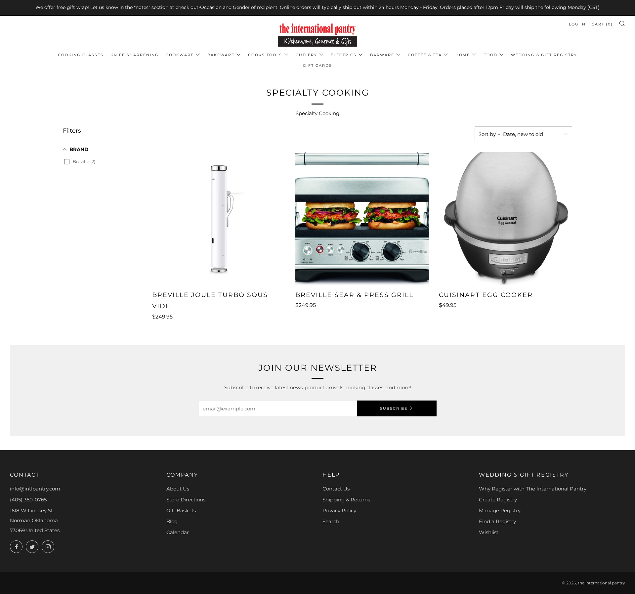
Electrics (344, 55)
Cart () (602, 24)
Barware (382, 55)
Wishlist (488, 532)
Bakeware (220, 55)
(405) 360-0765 (28, 499)
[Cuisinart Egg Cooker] (505, 218)
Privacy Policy (339, 510)
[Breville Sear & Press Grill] (362, 218)
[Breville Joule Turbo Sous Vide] (218, 218)
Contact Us (336, 489)
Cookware (180, 55)
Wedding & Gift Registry (544, 55)
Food (490, 55)
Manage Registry (500, 510)
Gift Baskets (181, 510)
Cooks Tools (265, 55)
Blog (172, 521)
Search (330, 521)
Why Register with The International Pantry (532, 489)
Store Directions (185, 499)
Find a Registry (497, 521)
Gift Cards (317, 65)
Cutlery (306, 55)
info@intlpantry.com (35, 489)
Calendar (177, 532)
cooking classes (81, 55)
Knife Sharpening (134, 55)
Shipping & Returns (346, 499)
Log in (577, 24)
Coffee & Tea (425, 55)
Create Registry (498, 499)
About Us (177, 489)
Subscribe (393, 408)
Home (462, 55)
